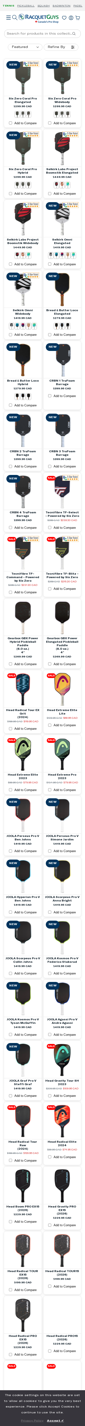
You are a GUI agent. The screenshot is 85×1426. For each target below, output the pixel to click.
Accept (55, 1420)
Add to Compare (25, 123)
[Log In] (71, 17)
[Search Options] (76, 33)
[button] (8, 24)
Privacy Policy (32, 1420)
